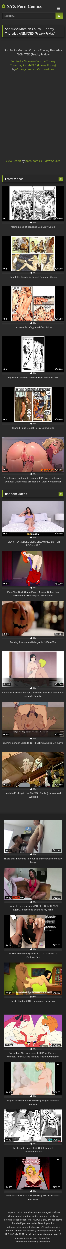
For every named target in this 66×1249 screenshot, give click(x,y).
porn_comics (33, 161)
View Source (52, 161)
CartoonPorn (45, 69)
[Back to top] (55, 1239)
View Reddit (13, 161)
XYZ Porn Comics (23, 6)
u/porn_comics (24, 69)
